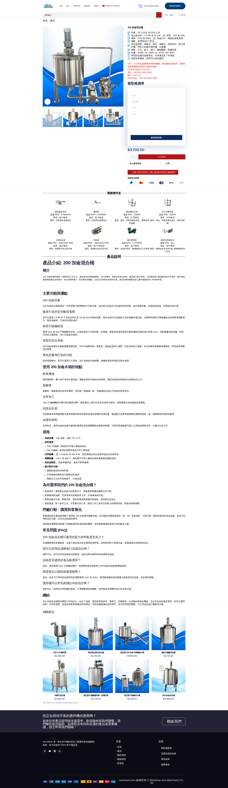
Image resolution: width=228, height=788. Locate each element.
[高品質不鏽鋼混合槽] (132, 676)
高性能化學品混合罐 (96, 652)
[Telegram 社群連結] (184, 163)
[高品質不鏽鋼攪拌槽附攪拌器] (96, 676)
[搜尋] (159, 15)
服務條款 (165, 764)
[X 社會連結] (175, 163)
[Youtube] (50, 751)
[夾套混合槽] (60, 676)
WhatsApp (175, 6)
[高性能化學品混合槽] (96, 633)
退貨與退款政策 (168, 753)
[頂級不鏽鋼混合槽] (168, 633)
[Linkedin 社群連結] (181, 163)
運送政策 (165, 759)
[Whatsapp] (59, 751)
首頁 (45, 20)
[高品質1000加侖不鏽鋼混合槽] (132, 633)
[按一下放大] (48, 102)
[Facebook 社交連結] (173, 163)
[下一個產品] (184, 20)
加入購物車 (162, 157)
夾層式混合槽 (59, 695)
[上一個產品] (178, 20)
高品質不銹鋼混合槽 (132, 695)
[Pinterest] (55, 751)
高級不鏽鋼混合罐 (168, 652)
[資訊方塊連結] (149, 6)
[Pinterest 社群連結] (178, 163)
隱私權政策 (166, 748)
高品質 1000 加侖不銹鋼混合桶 (132, 652)
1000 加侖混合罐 (168, 695)
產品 (52, 20)
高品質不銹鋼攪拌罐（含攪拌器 (95, 695)
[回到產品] (181, 20)
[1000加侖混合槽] (168, 676)
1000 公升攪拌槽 (59, 652)
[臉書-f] (45, 751)
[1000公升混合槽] (60, 633)
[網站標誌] (48, 6)
